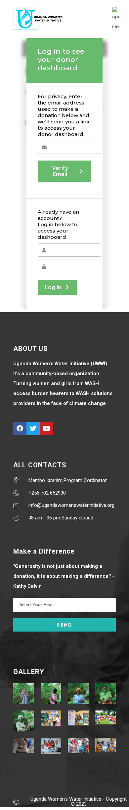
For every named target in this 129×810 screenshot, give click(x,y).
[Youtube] (46, 428)
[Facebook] (19, 428)
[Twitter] (33, 428)
